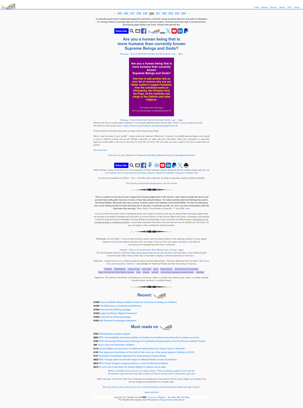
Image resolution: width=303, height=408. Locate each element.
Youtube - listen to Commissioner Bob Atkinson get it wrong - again (151, 249)
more (187, 208)
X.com (122, 155)
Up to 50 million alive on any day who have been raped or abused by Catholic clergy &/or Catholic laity (157, 171)
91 (147, 53)
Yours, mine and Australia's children (116, 344)
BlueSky (151, 155)
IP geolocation (166, 399)
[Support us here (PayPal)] (186, 32)
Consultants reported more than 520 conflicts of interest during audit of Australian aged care (151, 373)
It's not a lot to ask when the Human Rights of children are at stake (132, 366)
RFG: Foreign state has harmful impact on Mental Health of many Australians (138, 359)
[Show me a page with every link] (153, 32)
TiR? (289, 7)
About (282, 7)
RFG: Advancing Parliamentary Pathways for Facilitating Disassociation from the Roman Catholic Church (152, 341)
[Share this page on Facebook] (144, 32)
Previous (124, 53)
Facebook (141, 155)
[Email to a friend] (137, 32)
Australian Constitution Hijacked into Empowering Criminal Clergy (132, 355)
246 (126, 13)
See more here (100, 150)
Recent (273, 7)
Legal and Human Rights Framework (118, 313)
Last (173, 53)
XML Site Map (182, 397)
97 (164, 53)
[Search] (131, 32)
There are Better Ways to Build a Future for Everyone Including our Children (138, 302)
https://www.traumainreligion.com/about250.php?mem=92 (150, 125)
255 (183, 13)
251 (158, 13)
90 (145, 53)
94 (155, 53)
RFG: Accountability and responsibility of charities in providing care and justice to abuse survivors (149, 337)
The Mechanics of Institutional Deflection (120, 305)
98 (166, 53)
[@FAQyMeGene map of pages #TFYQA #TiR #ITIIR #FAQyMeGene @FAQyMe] (7, 9)
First (132, 53)
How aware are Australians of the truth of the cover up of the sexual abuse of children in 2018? (147, 352)
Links (256, 7)
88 (139, 53)
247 (132, 13)
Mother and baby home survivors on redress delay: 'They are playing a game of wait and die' (151, 370)
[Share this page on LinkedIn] (180, 32)
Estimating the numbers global (114, 333)
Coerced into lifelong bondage (115, 309)
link (106, 122)
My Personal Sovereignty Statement (118, 320)
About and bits (151, 392)
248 (138, 13)
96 (161, 53)
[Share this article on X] (169, 32)
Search (264, 7)
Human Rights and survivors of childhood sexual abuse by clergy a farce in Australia (142, 348)
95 (158, 53)
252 (164, 13)
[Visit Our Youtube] (174, 32)
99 (169, 53)
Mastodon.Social (165, 155)
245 (119, 13)
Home (296, 7)
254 (177, 13)
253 (170, 13)
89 (142, 53)
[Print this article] (186, 167)
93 (153, 53)
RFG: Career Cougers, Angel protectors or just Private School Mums (133, 363)
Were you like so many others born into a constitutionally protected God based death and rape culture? (151, 386)
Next (180, 53)
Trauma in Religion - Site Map (162, 397)
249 (145, 13)
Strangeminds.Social (185, 155)
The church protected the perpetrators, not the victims (151, 183)
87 (136, 53)
